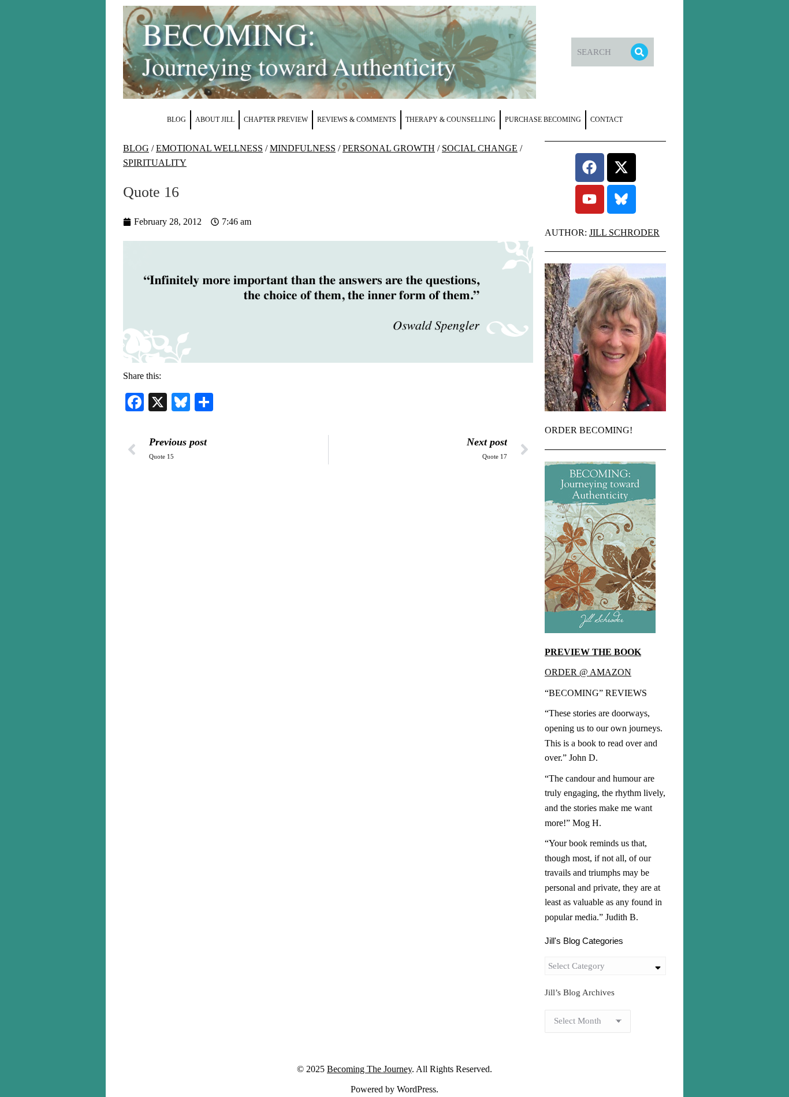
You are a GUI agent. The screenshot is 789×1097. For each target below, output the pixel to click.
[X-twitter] (621, 167)
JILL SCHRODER (624, 232)
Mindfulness (303, 148)
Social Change (480, 148)
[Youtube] (589, 199)
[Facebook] (589, 167)
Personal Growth (389, 148)
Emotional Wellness (209, 148)
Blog (136, 148)
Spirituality (155, 163)
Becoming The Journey (369, 1069)
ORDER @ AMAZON (588, 672)
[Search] (639, 52)
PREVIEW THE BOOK (593, 652)
